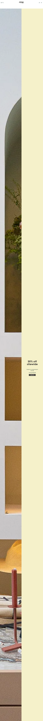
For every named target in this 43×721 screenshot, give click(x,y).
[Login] (39, 2)
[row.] (21, 3)
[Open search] (3, 2)
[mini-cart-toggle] (41, 2)
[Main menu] (1, 2)
